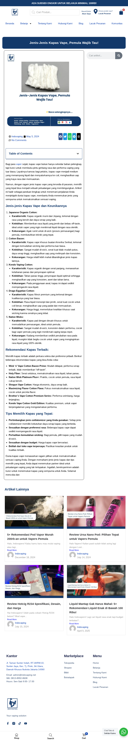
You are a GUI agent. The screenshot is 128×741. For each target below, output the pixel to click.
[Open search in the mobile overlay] (54, 12)
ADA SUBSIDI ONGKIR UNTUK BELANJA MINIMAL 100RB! (64, 3)
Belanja (24, 23)
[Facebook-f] (7, 723)
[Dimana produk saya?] (95, 11)
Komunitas (117, 23)
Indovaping (20, 553)
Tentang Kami (45, 23)
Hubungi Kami (65, 23)
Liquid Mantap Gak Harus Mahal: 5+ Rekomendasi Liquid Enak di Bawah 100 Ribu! (96, 608)
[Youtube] (25, 723)
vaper (19, 164)
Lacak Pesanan (97, 23)
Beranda (9, 23)
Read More (12, 550)
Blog (81, 23)
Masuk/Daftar (86, 11)
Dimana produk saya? (105, 11)
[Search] (118, 55)
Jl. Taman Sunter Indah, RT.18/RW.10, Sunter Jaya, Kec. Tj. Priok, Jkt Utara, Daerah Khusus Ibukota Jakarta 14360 (25, 666)
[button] (60, 136)
